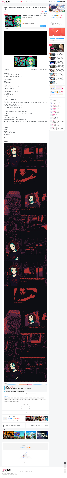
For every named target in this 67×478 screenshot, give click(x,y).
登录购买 (43, 26)
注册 (29, 447)
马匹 (57, 91)
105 (15, 418)
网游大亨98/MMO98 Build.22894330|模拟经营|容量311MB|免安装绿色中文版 (57, 20)
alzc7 (53, 99)
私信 (46, 11)
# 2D (18, 398)
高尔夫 (61, 89)
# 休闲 (12, 398)
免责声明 (27, 471)
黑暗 (56, 88)
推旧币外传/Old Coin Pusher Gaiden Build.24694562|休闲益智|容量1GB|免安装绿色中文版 (57, 22)
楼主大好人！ (54, 100)
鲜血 (51, 89)
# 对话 (25, 399)
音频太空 (56, 92)
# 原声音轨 (10, 401)
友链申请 (20, 471)
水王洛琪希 (54, 102)
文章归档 (23, 471)
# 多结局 (38, 398)
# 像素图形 (6, 399)
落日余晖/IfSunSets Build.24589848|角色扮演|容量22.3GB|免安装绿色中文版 (59, 54)
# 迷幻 (44, 399)
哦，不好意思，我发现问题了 (56, 125)
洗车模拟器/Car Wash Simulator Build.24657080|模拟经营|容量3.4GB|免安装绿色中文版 (57, 23)
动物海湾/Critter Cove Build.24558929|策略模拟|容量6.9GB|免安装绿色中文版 (59, 74)
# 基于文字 (6, 401)
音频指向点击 (52, 92)
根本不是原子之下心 (55, 118)
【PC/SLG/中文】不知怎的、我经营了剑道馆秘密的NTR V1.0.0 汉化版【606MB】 (59, 79)
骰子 (51, 91)
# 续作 (17, 401)
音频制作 (60, 92)
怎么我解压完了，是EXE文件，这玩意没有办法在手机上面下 (58, 122)
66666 (53, 115)
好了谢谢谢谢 (54, 103)
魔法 (53, 89)
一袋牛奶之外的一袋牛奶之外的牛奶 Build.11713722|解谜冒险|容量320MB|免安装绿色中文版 (25, 8)
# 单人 (5, 398)
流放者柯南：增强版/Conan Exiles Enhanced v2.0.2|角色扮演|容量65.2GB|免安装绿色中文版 (59, 67)
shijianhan (53, 114)
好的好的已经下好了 (55, 109)
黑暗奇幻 (54, 88)
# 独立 (9, 398)
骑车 (53, 91)
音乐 (62, 92)
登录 (23, 447)
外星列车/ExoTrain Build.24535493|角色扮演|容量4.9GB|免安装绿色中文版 (57, 24)
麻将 (60, 88)
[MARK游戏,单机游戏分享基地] (6, 469)
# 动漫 (15, 398)
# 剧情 (10, 399)
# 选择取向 (42, 398)
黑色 (51, 88)
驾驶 (55, 91)
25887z (53, 120)
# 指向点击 (21, 399)
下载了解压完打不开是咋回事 (56, 106)
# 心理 (32, 399)
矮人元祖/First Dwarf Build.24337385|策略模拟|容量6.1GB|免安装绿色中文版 (59, 82)
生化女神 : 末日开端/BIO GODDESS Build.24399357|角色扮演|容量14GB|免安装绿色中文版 (59, 59)
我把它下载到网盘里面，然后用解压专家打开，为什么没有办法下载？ (57, 129)
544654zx (53, 117)
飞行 (59, 91)
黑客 (58, 88)
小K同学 (7, 10)
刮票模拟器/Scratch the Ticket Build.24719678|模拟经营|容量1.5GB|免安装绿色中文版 (57, 25)
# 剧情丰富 (21, 398)
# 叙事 (41, 399)
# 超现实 (29, 399)
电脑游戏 (7, 4)
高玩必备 (58, 89)
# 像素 (17, 399)
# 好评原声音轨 (37, 399)
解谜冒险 (10, 4)
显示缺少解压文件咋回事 (55, 112)
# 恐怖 (34, 398)
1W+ (11, 418)
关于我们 (30, 471)
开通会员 (63, 1)
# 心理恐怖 (13, 399)
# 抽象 (14, 401)
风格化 (62, 91)
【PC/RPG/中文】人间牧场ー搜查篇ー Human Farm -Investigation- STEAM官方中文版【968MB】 (59, 71)
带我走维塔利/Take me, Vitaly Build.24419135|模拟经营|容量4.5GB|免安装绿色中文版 (59, 63)
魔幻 (55, 89)
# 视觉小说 (30, 398)
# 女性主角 (26, 398)
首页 (4, 4)
